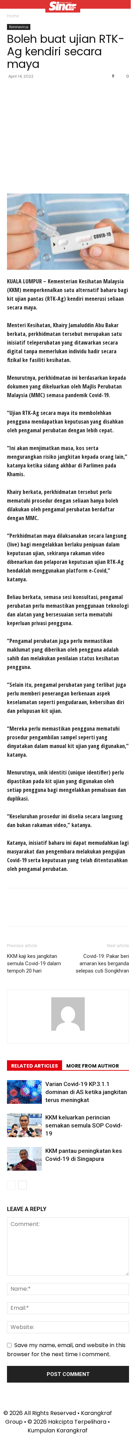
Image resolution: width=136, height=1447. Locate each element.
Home (13, 16)
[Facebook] (14, 92)
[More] (78, 92)
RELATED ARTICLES (34, 1065)
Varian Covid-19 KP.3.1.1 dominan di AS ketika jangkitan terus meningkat (86, 1091)
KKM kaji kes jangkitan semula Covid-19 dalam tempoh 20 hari (34, 963)
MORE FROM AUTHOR (92, 1065)
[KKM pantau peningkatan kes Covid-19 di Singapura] (24, 1159)
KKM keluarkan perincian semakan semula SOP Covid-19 (83, 1125)
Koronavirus (18, 26)
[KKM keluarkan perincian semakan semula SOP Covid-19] (24, 1126)
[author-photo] (68, 1031)
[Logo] (63, 7)
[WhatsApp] (62, 92)
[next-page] (22, 1185)
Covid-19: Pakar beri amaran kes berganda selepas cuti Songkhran (102, 963)
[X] (30, 92)
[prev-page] (11, 1185)
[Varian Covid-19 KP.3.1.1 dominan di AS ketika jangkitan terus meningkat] (24, 1092)
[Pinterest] (46, 92)
